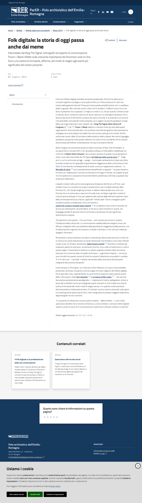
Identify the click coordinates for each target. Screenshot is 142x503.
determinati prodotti (95, 243)
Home (10, 30)
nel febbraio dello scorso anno (104, 157)
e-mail (102, 453)
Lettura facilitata (14, 85)
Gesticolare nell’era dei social (67, 359)
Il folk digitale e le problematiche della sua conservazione (29, 361)
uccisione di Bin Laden (102, 276)
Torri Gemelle (82, 276)
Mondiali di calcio (63, 169)
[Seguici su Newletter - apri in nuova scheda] (111, 11)
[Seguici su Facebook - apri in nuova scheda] (98, 11)
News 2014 (58, 30)
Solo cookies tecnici (16, 494)
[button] (130, 12)
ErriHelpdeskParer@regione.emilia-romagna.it (25, 457)
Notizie (19, 30)
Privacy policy (55, 486)
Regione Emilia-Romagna (17, 2)
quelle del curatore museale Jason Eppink (73, 205)
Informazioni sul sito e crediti (104, 450)
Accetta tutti (35, 494)
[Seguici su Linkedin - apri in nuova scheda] (102, 11)
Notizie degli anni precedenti (38, 30)
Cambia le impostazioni (55, 494)
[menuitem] (129, 22)
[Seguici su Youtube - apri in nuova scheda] (106, 11)
